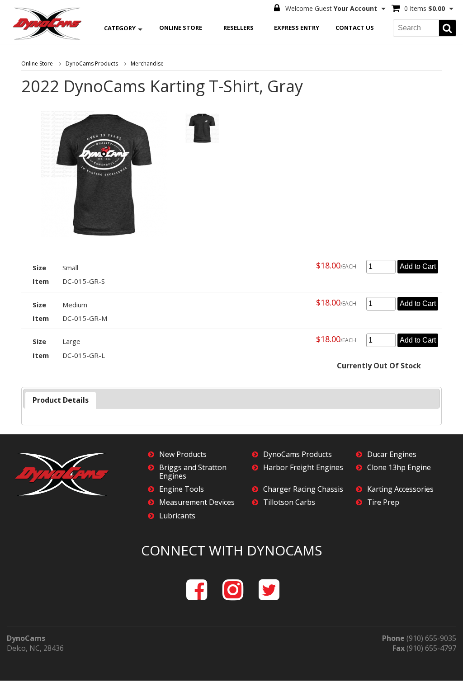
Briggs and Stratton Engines (193, 471)
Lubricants (177, 516)
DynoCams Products (92, 63)
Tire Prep (383, 502)
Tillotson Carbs (289, 502)
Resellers (238, 28)
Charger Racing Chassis (303, 489)
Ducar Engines (391, 454)
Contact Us (354, 28)
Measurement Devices (197, 502)
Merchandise (147, 63)
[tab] (60, 400)
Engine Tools (181, 489)
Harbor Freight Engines (303, 467)
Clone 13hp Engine (399, 467)
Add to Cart (418, 266)
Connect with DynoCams (231, 550)
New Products (183, 454)
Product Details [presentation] (61, 400)
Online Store (180, 28)
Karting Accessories (400, 489)
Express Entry (296, 28)
